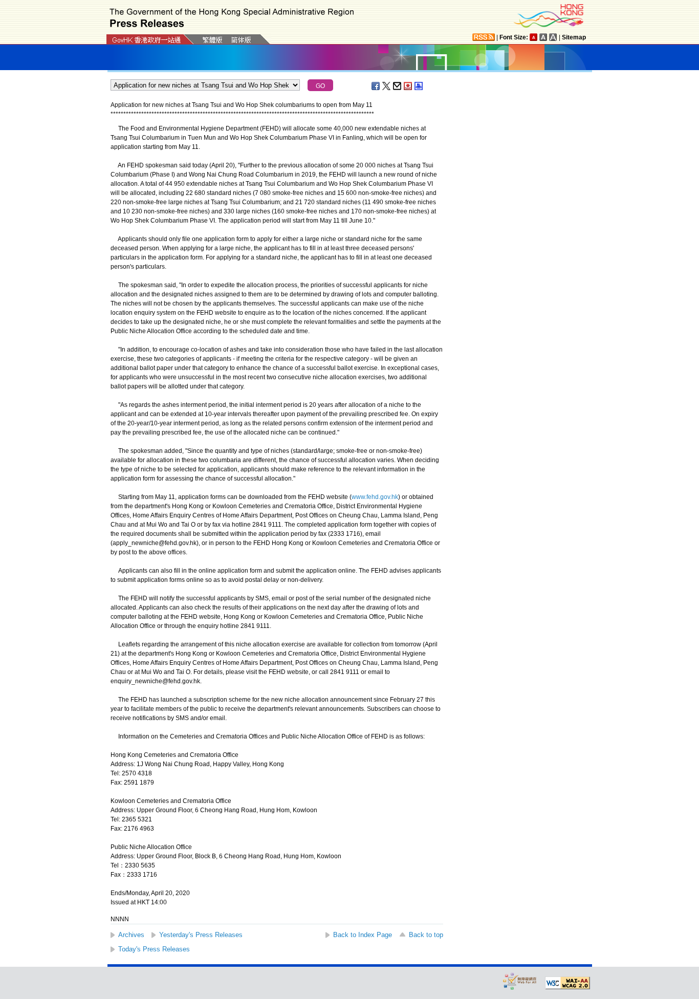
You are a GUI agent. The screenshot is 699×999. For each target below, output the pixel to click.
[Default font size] (534, 37)
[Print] (419, 86)
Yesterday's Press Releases (201, 935)
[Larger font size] (543, 37)
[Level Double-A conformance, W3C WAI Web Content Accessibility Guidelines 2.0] (567, 983)
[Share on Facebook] (376, 86)
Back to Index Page (362, 935)
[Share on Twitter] (386, 86)
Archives (131, 935)
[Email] (397, 86)
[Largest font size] (553, 37)
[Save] (408, 86)
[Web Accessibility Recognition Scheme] (519, 981)
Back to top (426, 935)
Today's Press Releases (154, 949)
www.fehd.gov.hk (375, 497)
